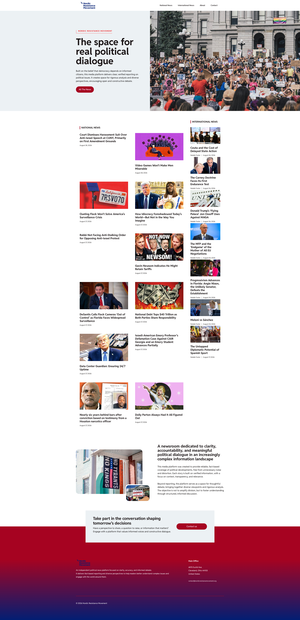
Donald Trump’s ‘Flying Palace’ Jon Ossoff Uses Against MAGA (205, 214)
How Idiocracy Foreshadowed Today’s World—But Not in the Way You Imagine (158, 217)
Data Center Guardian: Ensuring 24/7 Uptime (102, 367)
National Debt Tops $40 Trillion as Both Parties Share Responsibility (156, 316)
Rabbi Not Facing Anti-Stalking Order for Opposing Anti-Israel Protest (103, 236)
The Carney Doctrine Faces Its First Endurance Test (203, 181)
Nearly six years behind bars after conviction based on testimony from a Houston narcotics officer (103, 418)
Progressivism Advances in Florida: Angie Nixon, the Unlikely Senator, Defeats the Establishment (205, 286)
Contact (214, 5)
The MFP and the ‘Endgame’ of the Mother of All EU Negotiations (200, 248)
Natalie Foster (195, 155)
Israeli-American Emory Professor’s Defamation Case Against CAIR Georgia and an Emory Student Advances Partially (156, 340)
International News (186, 5)
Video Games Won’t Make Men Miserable (154, 167)
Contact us (192, 526)
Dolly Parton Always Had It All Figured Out (158, 416)
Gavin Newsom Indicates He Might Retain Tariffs (156, 267)
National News (166, 5)
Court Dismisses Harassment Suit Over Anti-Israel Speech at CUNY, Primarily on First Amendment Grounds (103, 138)
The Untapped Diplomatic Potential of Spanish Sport (204, 350)
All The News (85, 89)
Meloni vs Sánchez (201, 320)
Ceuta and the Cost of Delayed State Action (204, 149)
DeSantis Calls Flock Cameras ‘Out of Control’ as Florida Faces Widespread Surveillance (103, 318)
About (202, 5)
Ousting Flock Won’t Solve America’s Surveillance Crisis (102, 215)
